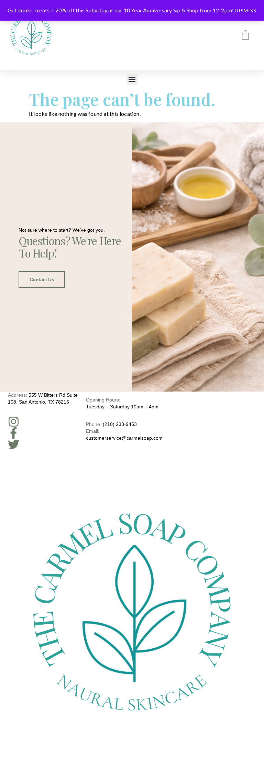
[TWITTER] (13, 444)
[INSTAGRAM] (13, 421)
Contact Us (42, 279)
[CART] (245, 35)
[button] (132, 79)
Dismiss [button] (245, 10)
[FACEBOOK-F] (13, 433)
